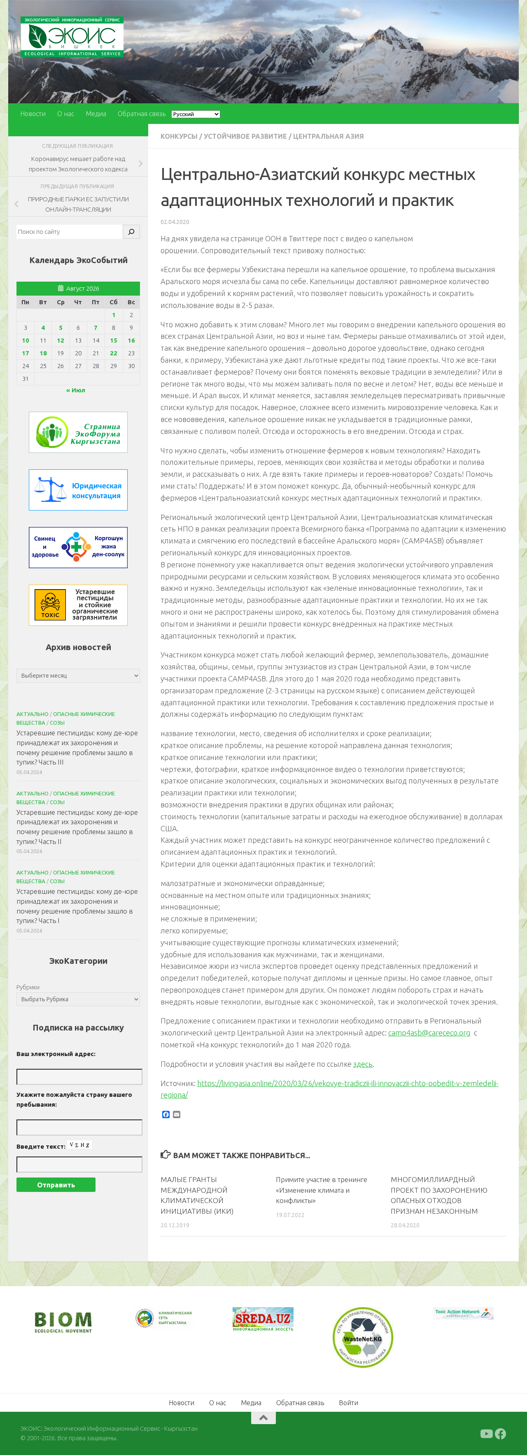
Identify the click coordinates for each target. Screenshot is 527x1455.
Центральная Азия (328, 136)
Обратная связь (142, 113)
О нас (65, 113)
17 (25, 353)
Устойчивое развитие (245, 136)
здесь (363, 1064)
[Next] (177, 1324)
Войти (348, 1402)
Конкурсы (179, 136)
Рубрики (28, 987)
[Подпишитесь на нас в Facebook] (500, 1433)
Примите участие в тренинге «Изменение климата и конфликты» (321, 1189)
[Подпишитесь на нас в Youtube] (486, 1433)
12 (60, 340)
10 (25, 340)
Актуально (32, 714)
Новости (33, 113)
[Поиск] (131, 232)
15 (113, 340)
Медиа (96, 113)
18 (43, 353)
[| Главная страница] (72, 36)
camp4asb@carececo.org (429, 1032)
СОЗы (57, 722)
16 (131, 340)
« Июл (75, 390)
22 (113, 353)
